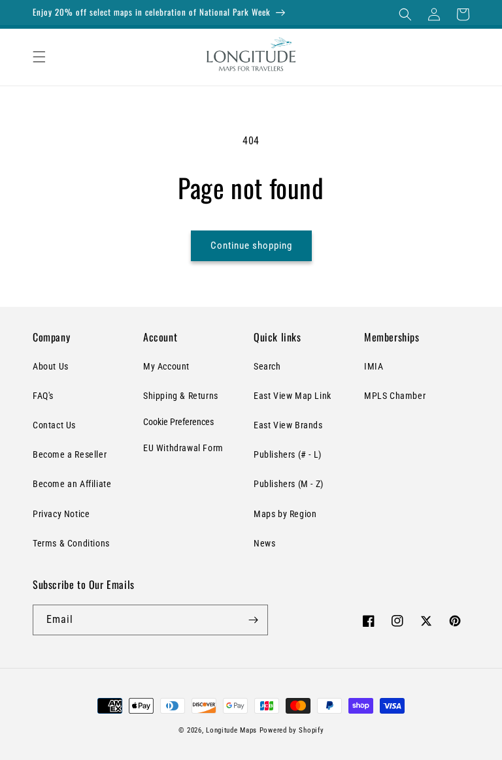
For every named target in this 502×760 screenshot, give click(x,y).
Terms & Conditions (71, 543)
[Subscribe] (253, 620)
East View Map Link (292, 395)
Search (267, 366)
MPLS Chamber (395, 395)
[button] (405, 14)
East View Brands (288, 425)
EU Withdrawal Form (183, 448)
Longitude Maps (231, 730)
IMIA (373, 366)
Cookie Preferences (178, 422)
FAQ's (43, 395)
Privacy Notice (61, 514)
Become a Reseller (70, 454)
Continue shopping (251, 245)
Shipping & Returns (180, 395)
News (264, 543)
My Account (166, 366)
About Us (51, 366)
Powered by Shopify (291, 730)
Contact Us (54, 425)
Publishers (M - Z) (289, 484)
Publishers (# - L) (288, 454)
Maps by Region (285, 514)
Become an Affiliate (72, 484)
